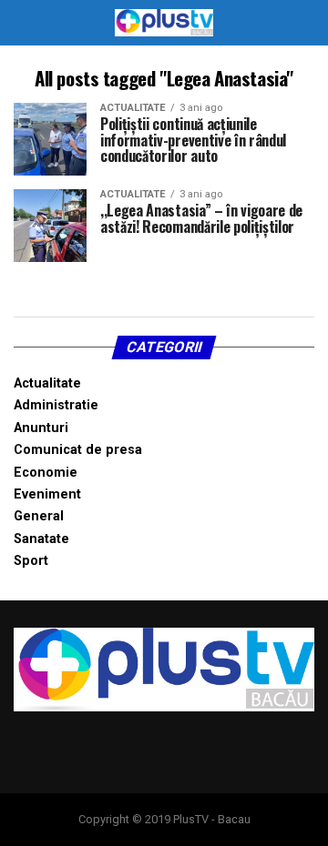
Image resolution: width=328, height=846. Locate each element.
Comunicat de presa (78, 450)
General (39, 516)
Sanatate (41, 539)
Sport (31, 561)
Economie (45, 472)
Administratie (56, 405)
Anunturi (41, 428)
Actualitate (47, 383)
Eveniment (47, 494)
